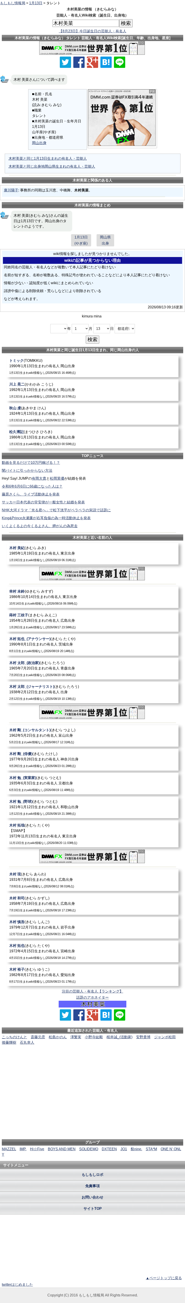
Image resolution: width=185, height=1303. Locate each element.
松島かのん (58, 1037)
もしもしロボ (92, 1175)
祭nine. (136, 1149)
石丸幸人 (27, 1042)
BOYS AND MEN (62, 1149)
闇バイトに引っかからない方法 (27, 470)
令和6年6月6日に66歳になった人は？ (32, 486)
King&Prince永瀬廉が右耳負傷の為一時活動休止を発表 (46, 518)
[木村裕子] (92, 975)
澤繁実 (75, 1037)
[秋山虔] (92, 414)
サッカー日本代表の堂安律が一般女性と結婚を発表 (43, 502)
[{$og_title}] (106, 62)
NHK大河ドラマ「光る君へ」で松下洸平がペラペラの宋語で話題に (56, 510)
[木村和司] (92, 904)
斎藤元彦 (38, 1037)
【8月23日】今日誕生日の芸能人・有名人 (92, 31)
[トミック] (92, 366)
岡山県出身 (105, 240)
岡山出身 (39, 143)
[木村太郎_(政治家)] (92, 668)
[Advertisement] (92, 1059)
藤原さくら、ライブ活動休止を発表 (31, 494)
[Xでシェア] (65, 62)
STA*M (151, 1149)
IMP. (23, 1149)
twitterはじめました (17, 1284)
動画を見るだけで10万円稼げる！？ (31, 463)
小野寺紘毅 (94, 1037)
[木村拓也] (92, 951)
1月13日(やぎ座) (81, 240)
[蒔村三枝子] (92, 621)
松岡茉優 (57, 478)
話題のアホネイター (92, 997)
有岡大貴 (39, 478)
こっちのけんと (14, 1037)
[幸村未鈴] (92, 597)
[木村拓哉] (92, 833)
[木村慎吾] (92, 928)
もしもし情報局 (12, 3)
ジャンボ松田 (165, 1037)
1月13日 (35, 3)
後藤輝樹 (9, 1042)
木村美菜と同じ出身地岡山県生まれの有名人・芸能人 (52, 166)
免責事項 (92, 1186)
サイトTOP (92, 1208)
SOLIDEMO (88, 1149)
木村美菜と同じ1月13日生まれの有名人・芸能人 (48, 158)
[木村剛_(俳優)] (92, 759)
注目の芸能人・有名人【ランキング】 (92, 991)
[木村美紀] (92, 554)
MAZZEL (9, 1149)
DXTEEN (109, 1149)
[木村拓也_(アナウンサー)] (92, 644)
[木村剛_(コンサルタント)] (92, 736)
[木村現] (92, 880)
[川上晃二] (92, 390)
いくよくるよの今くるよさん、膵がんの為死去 (40, 526)
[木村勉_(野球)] (92, 807)
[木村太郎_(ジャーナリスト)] (92, 692)
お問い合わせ (92, 1197)
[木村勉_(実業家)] (92, 783)
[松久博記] (92, 437)
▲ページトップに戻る (164, 1278)
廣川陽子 (11, 190)
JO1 (123, 1149)
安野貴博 (143, 1037)
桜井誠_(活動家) (119, 1037)
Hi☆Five (37, 1149)
